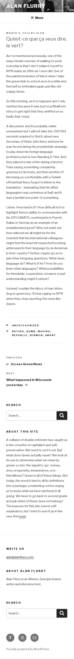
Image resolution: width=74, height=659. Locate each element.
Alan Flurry (26, 6)
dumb (31, 331)
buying (18, 331)
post (22, 516)
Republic (20, 335)
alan (40, 33)
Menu (39, 17)
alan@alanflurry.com (20, 557)
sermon (36, 335)
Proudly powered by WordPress (27, 649)
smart (50, 335)
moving (44, 331)
